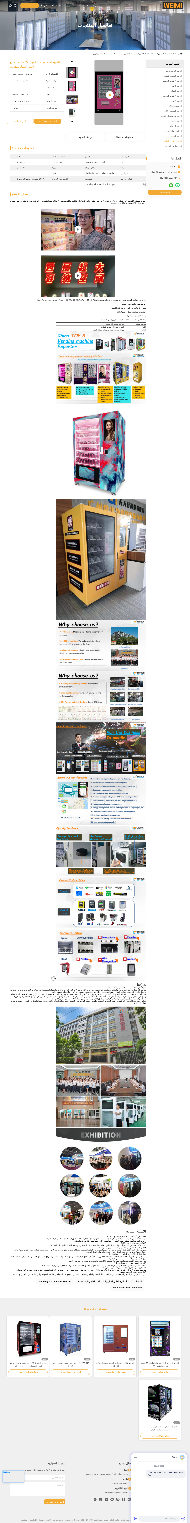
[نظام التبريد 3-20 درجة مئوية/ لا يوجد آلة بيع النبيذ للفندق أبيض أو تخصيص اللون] (28, 1339)
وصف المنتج (85, 137)
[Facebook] (123, 1500)
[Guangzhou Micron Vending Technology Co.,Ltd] (173, 5)
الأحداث (57, 5)
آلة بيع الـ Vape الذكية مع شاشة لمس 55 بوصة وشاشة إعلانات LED (160, 1364)
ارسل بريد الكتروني (55, 1502)
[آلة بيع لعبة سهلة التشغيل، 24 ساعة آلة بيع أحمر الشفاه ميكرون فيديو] (109, 92)
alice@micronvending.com (164, 172)
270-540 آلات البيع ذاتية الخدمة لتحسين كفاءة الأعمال (70, 1364)
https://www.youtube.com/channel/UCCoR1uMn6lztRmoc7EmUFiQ (66, 300)
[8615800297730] (95, 1500)
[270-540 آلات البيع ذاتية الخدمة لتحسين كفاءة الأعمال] (70, 1339)
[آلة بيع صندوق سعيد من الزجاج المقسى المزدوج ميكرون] (78, 276)
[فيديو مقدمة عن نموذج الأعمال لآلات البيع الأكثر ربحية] (78, 229)
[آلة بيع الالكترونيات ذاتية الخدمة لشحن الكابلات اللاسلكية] (115, 1339)
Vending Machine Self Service (55, 1281)
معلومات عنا (83, 5)
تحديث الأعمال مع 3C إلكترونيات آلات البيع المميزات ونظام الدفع (160, 1428)
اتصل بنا (44, 5)
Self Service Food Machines (127, 1287)
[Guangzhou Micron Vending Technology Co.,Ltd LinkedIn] (106, 1500)
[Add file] (183, 1518)
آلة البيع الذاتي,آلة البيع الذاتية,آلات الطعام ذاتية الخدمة (102, 1281)
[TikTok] (101, 1500)
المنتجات (70, 5)
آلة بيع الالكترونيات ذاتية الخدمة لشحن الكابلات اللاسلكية (115, 1364)
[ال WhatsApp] (177, 185)
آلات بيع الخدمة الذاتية (155, 54)
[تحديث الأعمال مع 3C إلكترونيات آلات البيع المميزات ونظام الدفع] (160, 1402)
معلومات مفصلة (124, 137)
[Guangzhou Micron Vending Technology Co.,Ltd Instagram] (118, 1500)
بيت (94, 5)
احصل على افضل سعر (47, 121)
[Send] (135, 1518)
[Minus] (135, 1457)
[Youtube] (112, 1500)
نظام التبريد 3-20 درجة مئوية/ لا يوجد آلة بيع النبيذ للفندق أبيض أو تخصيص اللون (28, 1364)
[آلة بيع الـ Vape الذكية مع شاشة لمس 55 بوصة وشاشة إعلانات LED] (160, 1339)
